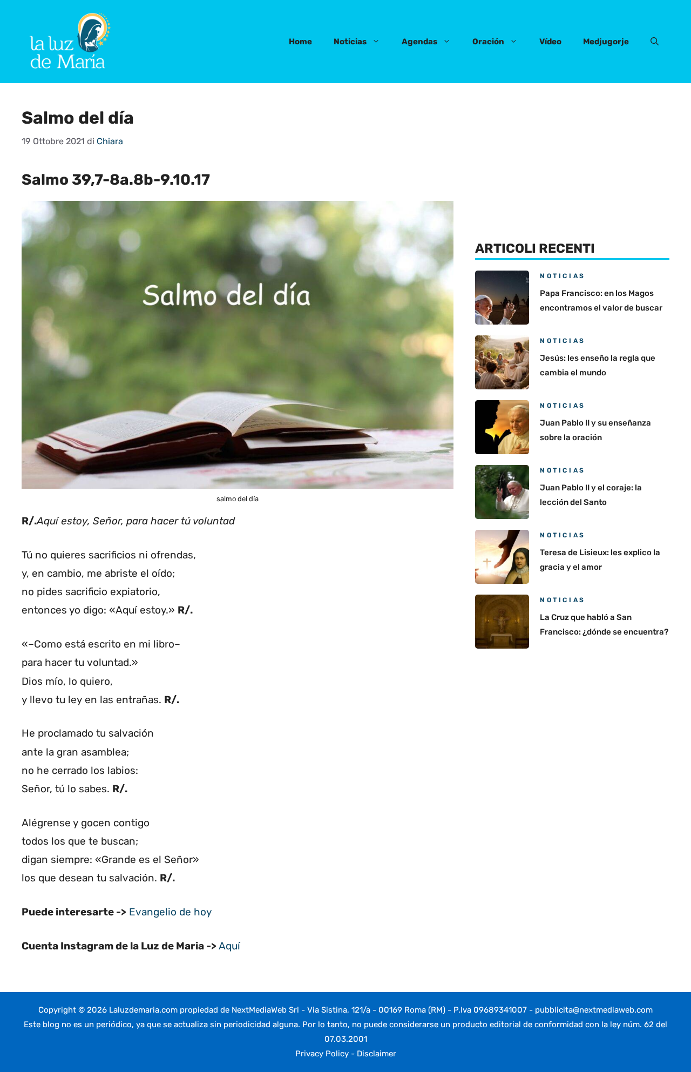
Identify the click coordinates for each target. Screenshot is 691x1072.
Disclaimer (376, 1053)
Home (300, 41)
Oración (488, 41)
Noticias (350, 41)
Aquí (229, 946)
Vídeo (550, 41)
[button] (654, 41)
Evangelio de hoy (170, 912)
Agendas (419, 41)
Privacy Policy (322, 1053)
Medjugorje (606, 41)
